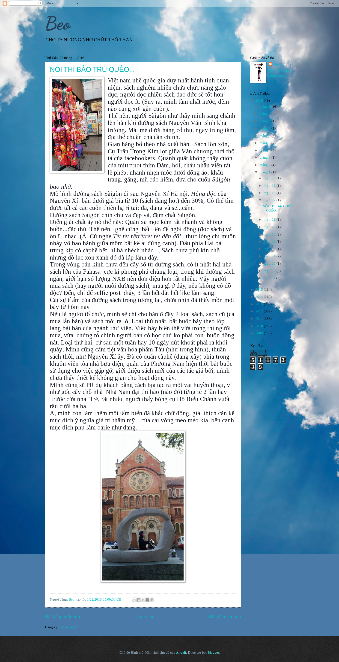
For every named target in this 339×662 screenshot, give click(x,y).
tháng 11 (266, 106)
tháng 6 (265, 136)
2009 (260, 333)
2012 (260, 311)
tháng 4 (265, 150)
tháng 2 (265, 165)
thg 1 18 (270, 234)
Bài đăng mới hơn (62, 616)
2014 (260, 297)
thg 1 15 (270, 249)
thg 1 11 (270, 278)
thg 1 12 (270, 271)
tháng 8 (265, 121)
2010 (260, 326)
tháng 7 (265, 128)
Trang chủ (145, 616)
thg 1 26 (270, 185)
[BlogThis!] (139, 600)
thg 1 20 (270, 227)
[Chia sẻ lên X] (143, 600)
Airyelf (181, 652)
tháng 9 (265, 114)
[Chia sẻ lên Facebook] (147, 600)
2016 (260, 100)
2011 (260, 318)
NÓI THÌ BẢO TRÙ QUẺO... (92, 69)
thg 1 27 (270, 178)
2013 (260, 304)
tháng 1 (265, 172)
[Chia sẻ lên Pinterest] (152, 600)
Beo (57, 23)
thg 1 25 (270, 193)
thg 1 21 (270, 219)
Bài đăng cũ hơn (225, 616)
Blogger (213, 652)
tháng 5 (265, 143)
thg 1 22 (270, 200)
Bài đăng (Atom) (71, 627)
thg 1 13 (270, 263)
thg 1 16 (270, 241)
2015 (260, 289)
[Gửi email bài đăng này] (134, 600)
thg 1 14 (270, 256)
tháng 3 (265, 157)
